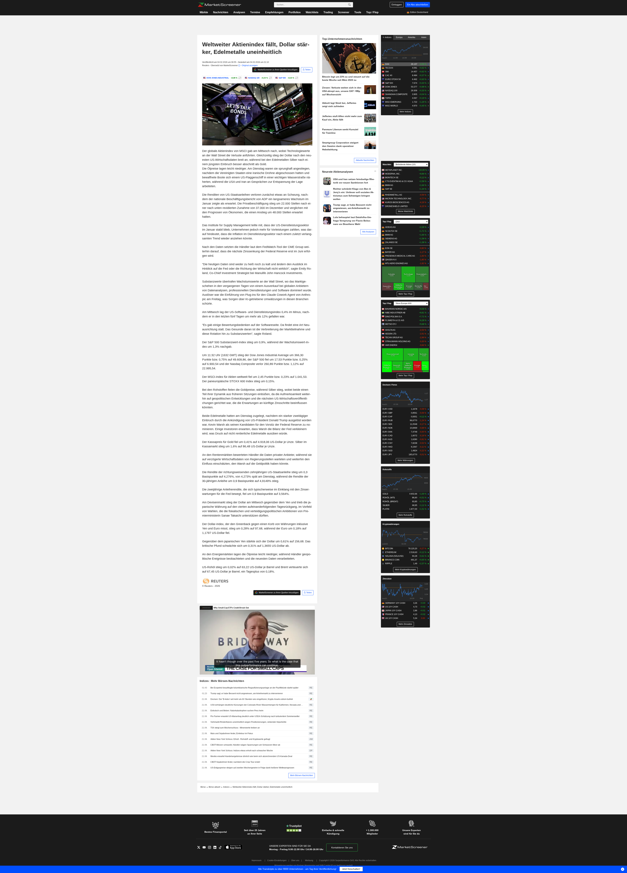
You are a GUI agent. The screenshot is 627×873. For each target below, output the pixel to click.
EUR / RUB (388, 420)
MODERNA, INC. (392, 174)
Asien (423, 37)
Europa (399, 37)
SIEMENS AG (391, 238)
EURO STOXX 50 (393, 79)
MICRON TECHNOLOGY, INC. (398, 198)
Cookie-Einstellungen (277, 860)
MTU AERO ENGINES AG (396, 263)
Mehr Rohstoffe (405, 515)
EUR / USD (388, 409)
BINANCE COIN (392, 560)
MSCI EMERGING (393, 102)
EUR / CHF (387, 417)
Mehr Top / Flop (405, 294)
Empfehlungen (274, 12)
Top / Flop (372, 12)
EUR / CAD (388, 435)
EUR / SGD (388, 450)
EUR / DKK (387, 432)
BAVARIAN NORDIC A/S (396, 309)
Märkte (204, 12)
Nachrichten (220, 12)
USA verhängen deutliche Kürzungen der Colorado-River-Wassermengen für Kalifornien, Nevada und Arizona (257, 705)
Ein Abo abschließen (417, 4)
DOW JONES (391, 87)
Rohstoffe (387, 469)
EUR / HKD (388, 447)
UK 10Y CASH (391, 618)
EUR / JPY (387, 454)
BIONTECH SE (391, 177)
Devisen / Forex (390, 385)
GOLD (385, 494)
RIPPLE (388, 563)
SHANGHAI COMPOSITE (396, 94)
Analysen (239, 12)
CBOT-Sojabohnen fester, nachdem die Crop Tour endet (235, 762)
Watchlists (312, 12)
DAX (387, 64)
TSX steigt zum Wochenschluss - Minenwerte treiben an (235, 728)
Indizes (388, 37)
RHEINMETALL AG (393, 195)
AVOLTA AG (390, 330)
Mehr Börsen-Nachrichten (301, 775)
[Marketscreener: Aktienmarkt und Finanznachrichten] (219, 4)
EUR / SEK (387, 424)
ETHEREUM (390, 552)
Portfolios (295, 12)
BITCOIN (389, 548)
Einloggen (397, 4)
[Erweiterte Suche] (349, 4)
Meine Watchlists (405, 211)
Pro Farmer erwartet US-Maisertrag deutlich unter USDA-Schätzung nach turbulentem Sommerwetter (255, 716)
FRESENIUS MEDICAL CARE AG (400, 256)
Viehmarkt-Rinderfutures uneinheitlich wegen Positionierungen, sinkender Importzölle (248, 722)
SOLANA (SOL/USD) (394, 556)
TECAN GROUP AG (394, 337)
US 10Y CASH (391, 607)
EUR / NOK (388, 428)
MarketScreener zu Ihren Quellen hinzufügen (277, 70)
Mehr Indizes (405, 111)
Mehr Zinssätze (405, 624)
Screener (343, 12)
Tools (357, 12)
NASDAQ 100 (391, 90)
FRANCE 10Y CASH (394, 614)
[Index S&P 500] (296, 78)
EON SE (389, 248)
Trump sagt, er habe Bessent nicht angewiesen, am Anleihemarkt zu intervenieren (246, 693)
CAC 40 (388, 75)
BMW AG (389, 185)
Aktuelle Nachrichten (365, 160)
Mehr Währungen (405, 460)
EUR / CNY (388, 443)
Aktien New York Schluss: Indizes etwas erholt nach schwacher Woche (241, 750)
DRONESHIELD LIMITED (396, 206)
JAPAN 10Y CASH (393, 610)
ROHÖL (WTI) (389, 497)
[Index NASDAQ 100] (270, 78)
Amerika (411, 37)
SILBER (386, 505)
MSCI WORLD (391, 106)
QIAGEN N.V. (391, 260)
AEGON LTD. (391, 334)
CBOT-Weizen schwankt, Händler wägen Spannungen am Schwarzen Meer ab (245, 745)
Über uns (295, 860)
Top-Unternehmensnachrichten (342, 39)
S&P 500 (389, 83)
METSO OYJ (390, 324)
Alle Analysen (368, 232)
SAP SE (388, 189)
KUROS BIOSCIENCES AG (397, 202)
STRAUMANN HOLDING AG (397, 341)
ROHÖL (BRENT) (390, 501)
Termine (255, 12)
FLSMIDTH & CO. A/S (394, 320)
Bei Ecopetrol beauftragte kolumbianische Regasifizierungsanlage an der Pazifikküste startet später (254, 688)
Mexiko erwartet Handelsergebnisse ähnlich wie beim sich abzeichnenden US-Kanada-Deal (251, 756)
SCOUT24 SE (391, 231)
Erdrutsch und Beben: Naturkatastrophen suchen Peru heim (237, 710)
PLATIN (386, 509)
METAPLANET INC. (393, 170)
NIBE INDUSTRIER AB (395, 313)
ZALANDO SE (391, 242)
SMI (387, 72)
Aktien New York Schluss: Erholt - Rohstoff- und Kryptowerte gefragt (240, 739)
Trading (328, 12)
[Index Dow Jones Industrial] (239, 78)
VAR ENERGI (391, 345)
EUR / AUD (387, 439)
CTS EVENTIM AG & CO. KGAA (399, 181)
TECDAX (389, 68)
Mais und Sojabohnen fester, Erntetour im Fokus (231, 733)
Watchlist (387, 164)
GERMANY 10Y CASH (395, 603)
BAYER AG (390, 252)
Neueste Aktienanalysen (337, 171)
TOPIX (388, 98)
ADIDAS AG (390, 227)
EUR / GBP (387, 413)
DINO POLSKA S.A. (393, 316)
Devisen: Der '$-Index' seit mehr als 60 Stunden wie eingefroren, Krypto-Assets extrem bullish (251, 699)
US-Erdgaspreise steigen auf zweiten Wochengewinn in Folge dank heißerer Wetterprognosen (252, 768)
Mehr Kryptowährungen (405, 569)
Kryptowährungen (391, 524)
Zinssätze (387, 579)
